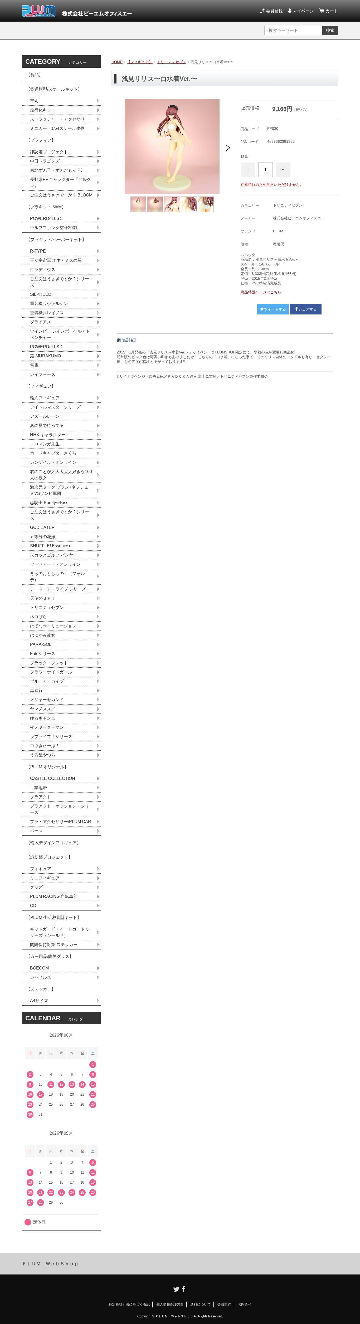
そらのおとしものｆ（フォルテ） (57, 576)
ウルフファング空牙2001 (53, 227)
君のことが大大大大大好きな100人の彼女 (61, 474)
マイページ (303, 11)
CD (33, 905)
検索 (330, 30)
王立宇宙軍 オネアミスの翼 (56, 260)
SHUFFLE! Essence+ (50, 546)
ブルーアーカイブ (47, 681)
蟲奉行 (36, 690)
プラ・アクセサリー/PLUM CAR (60, 821)
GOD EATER (42, 527)
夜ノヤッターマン (47, 727)
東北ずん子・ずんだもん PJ (56, 170)
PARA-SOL (40, 644)
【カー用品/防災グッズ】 (50, 956)
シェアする (307, 309)
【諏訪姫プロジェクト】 (49, 857)
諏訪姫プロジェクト (49, 152)
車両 (34, 101)
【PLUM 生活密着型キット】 (53, 917)
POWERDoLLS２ (47, 218)
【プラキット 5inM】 (46, 207)
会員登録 (274, 11)
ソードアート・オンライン (55, 564)
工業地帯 (38, 787)
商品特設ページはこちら (261, 292)
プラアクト (40, 797)
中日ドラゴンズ (45, 161)
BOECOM (39, 968)
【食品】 (34, 74)
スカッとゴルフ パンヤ (51, 555)
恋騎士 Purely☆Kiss (49, 502)
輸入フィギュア (45, 398)
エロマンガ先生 (45, 444)
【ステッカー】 (41, 989)
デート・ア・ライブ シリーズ (58, 589)
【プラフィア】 (41, 140)
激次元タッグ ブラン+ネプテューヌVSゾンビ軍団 (61, 490)
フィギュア (40, 869)
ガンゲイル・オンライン (53, 462)
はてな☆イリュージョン (53, 626)
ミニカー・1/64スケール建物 (57, 128)
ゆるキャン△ (42, 718)
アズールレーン (45, 416)
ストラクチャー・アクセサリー (59, 119)
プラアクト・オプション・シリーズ (59, 809)
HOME (117, 62)
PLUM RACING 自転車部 (53, 896)
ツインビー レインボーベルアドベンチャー (60, 334)
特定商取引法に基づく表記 (129, 1304)
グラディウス (42, 269)
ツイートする (275, 309)
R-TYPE (38, 251)
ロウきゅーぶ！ (45, 746)
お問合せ (244, 1304)
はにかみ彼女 (42, 635)
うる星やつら (42, 755)
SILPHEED (40, 294)
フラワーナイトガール (51, 672)
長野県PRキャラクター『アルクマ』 (60, 182)
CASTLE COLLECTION (52, 778)
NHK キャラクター (48, 434)
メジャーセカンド (47, 699)
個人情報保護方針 (170, 1304)
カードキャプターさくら (53, 453)
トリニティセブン (171, 62)
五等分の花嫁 (42, 536)
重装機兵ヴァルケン (49, 303)
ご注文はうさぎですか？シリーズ (59, 282)
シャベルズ (40, 977)
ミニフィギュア (45, 878)
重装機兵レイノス (47, 313)
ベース (36, 831)
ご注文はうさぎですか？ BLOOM (61, 195)
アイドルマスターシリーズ (55, 407)
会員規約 (224, 1304)
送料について (200, 1304)
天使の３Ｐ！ (42, 598)
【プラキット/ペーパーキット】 (56, 239)
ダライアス (40, 322)
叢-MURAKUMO (45, 356)
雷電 (34, 365)
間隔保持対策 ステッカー (53, 944)
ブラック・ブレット (49, 663)
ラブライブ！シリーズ (51, 736)
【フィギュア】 (140, 62)
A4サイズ (39, 1000)
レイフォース (42, 374)
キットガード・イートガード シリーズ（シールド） (60, 932)
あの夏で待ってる (49, 425)
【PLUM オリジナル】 (47, 767)
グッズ (36, 887)
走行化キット (42, 110)
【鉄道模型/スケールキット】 (54, 89)
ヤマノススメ (42, 709)
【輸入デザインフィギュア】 (53, 842)
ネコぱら (38, 616)
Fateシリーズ (42, 653)
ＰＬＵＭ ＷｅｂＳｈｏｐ (50, 1263)
